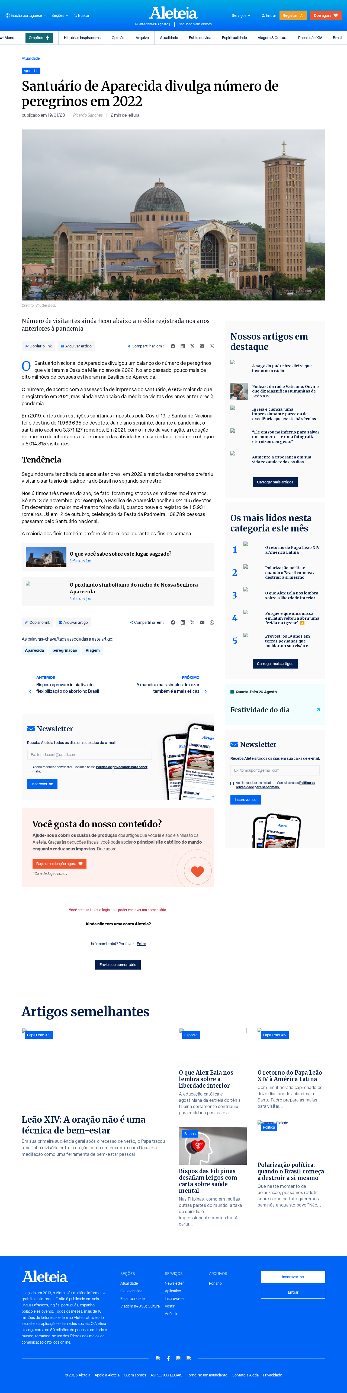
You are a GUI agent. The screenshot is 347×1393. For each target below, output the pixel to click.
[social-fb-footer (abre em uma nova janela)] (168, 1358)
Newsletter (174, 1283)
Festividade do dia (260, 710)
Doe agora (322, 15)
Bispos (190, 1133)
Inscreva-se (175, 1298)
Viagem (93, 650)
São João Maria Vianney (195, 24)
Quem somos (135, 1375)
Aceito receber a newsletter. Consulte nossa (90, 769)
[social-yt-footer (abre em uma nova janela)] (158, 1358)
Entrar (271, 15)
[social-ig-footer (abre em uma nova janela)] (189, 1358)
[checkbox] (28, 767)
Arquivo (142, 37)
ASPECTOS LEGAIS (166, 1375)
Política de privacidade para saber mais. (275, 784)
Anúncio (171, 1313)
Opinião (118, 37)
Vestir (170, 1306)
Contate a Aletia (245, 1375)
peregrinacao (65, 650)
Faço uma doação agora (56, 863)
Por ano (215, 1283)
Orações (36, 37)
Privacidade (272, 1375)
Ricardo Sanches (88, 115)
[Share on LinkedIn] (183, 346)
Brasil (337, 37)
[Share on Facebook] (173, 346)
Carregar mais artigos (275, 482)
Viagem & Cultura (272, 37)
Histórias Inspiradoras (82, 37)
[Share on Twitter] (192, 346)
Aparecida (34, 650)
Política (269, 1127)
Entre (141, 943)
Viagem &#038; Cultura (140, 1306)
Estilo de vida (200, 37)
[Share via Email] (202, 346)
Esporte (191, 1035)
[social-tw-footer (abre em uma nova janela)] (178, 1358)
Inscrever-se (42, 783)
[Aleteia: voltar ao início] (173, 12)
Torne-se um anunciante (207, 1375)
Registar (290, 15)
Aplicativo (173, 1290)
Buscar (83, 15)
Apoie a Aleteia (107, 1375)
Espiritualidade (234, 37)
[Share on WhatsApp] (212, 346)
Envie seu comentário (117, 964)
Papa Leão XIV (310, 37)
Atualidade (169, 37)
